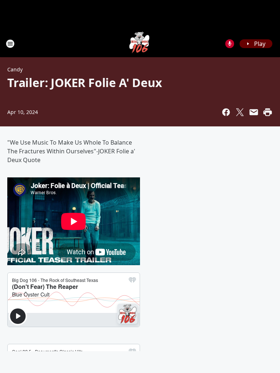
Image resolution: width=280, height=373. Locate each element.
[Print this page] (267, 112)
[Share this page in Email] (254, 112)
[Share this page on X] (240, 112)
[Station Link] (140, 43)
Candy (15, 69)
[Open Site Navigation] (10, 43)
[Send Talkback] (229, 43)
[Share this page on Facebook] (226, 112)
